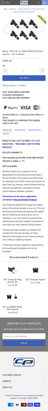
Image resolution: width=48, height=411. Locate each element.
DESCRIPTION (7, 130)
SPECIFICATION (20, 130)
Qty (3, 66)
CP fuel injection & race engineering (23, 395)
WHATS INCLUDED (34, 130)
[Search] (38, 2)
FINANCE (5, 134)
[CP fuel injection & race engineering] (24, 2)
